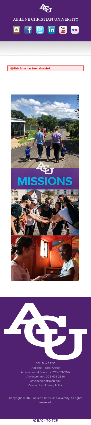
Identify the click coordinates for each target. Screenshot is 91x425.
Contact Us (35, 385)
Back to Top (47, 421)
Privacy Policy (54, 385)
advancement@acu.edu (45, 381)
